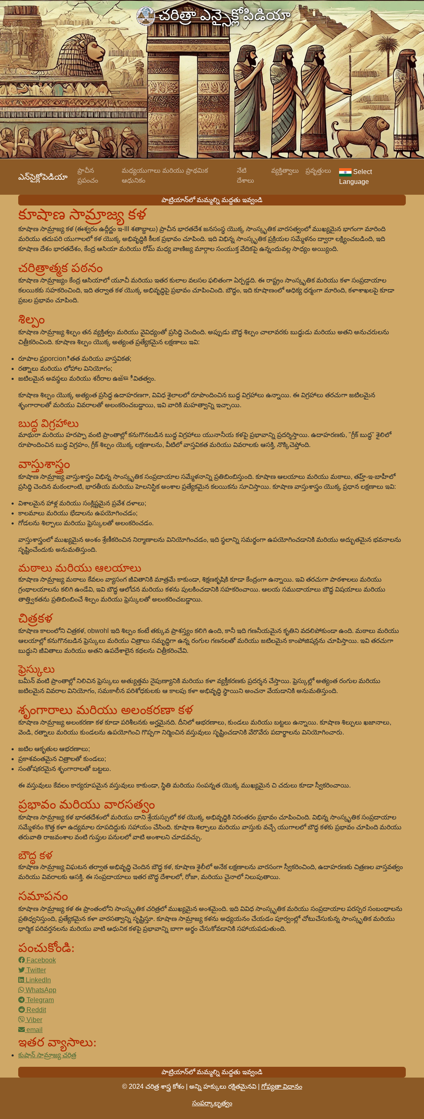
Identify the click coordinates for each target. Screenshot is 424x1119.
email (34, 1029)
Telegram (39, 999)
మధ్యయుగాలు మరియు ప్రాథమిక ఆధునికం (165, 175)
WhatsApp (40, 989)
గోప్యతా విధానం (281, 1086)
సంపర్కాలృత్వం (212, 1103)
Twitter (35, 970)
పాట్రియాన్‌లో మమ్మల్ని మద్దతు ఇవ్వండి (212, 199)
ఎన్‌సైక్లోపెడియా (42, 176)
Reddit (35, 1009)
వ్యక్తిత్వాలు (285, 170)
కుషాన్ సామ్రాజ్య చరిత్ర (47, 1055)
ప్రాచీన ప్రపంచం (87, 175)
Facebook (40, 960)
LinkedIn (37, 980)
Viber (33, 1019)
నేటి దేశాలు (245, 175)
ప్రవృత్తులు (318, 170)
